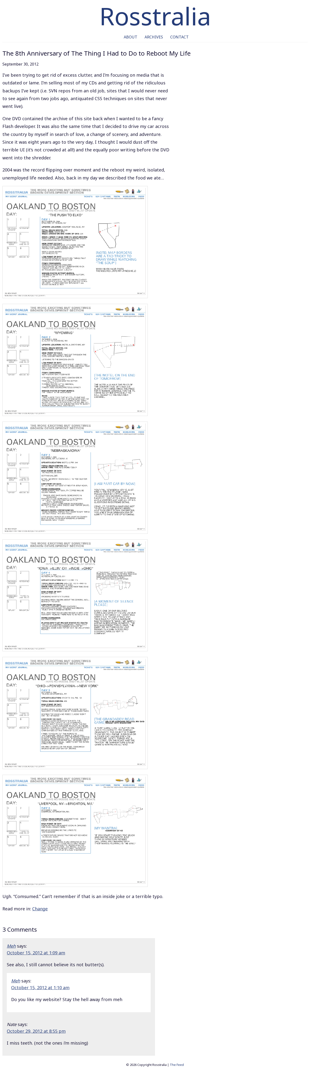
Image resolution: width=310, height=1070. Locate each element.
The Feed (177, 1065)
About (130, 37)
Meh (11, 946)
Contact (179, 37)
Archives (154, 37)
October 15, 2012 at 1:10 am (40, 987)
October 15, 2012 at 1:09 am (36, 953)
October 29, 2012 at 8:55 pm (36, 1031)
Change (40, 909)
